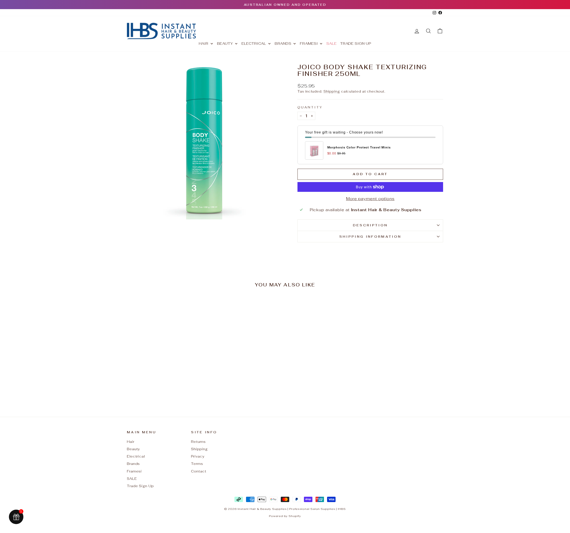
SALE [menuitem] (331, 43)
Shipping (332, 91)
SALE (132, 478)
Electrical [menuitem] (254, 43)
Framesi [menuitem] (309, 43)
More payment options (370, 198)
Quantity (310, 107)
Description (370, 225)
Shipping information (370, 236)
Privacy (197, 456)
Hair (130, 442)
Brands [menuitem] (283, 43)
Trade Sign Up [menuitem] (355, 43)
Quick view (164, 369)
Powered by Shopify (285, 516)
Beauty (133, 449)
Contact (198, 471)
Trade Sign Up (140, 486)
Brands (133, 464)
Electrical (136, 456)
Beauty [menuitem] (225, 43)
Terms (197, 464)
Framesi (134, 471)
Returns (198, 442)
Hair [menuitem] (204, 43)
